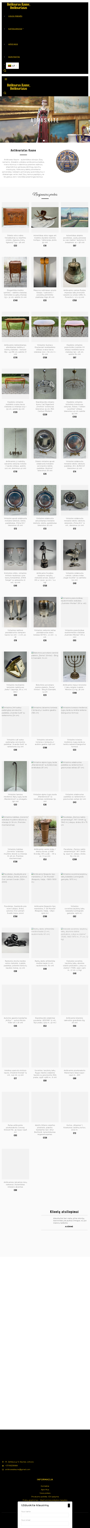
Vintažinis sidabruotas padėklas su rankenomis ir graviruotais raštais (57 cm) (74, 797)
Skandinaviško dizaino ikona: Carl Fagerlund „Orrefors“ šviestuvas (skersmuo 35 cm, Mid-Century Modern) (45, 406)
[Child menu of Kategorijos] (9, 37)
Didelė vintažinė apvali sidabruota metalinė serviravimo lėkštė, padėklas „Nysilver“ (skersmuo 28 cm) (45, 465)
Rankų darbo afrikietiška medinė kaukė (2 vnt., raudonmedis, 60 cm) (45, 963)
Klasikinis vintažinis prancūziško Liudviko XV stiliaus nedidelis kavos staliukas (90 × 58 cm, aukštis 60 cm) (74, 349)
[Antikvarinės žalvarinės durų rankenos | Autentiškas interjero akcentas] (15, 1164)
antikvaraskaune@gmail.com (17, 1469)
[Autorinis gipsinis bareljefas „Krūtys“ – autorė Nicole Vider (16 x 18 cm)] (15, 1000)
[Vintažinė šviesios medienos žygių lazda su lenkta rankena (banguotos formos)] (74, 721)
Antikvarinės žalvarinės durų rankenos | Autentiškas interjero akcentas (15, 1184)
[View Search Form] (5, 71)
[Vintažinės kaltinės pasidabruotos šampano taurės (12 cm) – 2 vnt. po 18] (15, 612)
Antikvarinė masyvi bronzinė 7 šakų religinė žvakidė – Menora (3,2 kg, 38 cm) (74, 687)
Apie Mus (13, 44)
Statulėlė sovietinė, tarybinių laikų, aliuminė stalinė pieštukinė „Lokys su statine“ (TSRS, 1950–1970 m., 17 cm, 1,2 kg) (74, 965)
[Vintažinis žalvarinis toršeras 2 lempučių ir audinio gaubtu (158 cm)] (45, 721)
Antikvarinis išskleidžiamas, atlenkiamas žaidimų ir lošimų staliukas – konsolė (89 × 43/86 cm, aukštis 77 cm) (15, 349)
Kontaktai (14, 57)
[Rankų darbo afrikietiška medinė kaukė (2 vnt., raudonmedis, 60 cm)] (45, 943)
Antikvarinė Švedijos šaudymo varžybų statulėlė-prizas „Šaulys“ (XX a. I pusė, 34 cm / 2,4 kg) (44, 577)
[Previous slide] (41, 1234)
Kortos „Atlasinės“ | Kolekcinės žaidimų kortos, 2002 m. (75, 1127)
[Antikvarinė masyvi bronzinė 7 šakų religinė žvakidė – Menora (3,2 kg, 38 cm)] (74, 667)
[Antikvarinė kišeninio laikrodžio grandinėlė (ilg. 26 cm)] (74, 1000)
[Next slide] (87, 1234)
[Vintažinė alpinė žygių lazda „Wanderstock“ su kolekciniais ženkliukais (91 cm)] (45, 776)
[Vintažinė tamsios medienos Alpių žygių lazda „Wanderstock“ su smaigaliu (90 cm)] (15, 776)
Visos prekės (15, 16)
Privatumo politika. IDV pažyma (45, 1497)
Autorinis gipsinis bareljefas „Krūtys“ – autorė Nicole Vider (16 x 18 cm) (15, 1020)
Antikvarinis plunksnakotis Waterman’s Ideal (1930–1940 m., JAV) (74, 1073)
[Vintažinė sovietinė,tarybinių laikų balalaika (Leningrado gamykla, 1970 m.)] (74, 888)
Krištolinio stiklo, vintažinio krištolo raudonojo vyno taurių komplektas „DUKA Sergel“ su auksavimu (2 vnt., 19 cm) (15, 577)
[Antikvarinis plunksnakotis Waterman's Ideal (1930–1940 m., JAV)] (74, 1052)
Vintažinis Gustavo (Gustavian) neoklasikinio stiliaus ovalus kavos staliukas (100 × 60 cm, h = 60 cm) (45, 349)
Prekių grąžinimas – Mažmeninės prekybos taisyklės (45, 1500)
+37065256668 (11, 1466)
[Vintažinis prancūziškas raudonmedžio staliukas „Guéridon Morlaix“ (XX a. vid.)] (74, 612)
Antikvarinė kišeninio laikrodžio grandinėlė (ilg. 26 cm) (74, 1020)
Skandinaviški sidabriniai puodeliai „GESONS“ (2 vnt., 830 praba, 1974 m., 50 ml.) (45, 1020)
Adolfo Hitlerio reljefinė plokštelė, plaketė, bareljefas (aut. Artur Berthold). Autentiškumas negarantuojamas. (45, 1129)
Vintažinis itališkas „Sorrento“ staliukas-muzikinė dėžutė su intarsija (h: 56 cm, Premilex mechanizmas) (15, 853)
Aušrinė (69, 1227)
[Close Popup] (69, 1505)
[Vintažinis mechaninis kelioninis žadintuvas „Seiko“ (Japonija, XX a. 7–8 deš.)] (15, 667)
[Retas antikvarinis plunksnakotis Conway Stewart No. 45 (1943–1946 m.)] (15, 1107)
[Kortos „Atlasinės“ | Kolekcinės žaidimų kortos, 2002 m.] (74, 1107)
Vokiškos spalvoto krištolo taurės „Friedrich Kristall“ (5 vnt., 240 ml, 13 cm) (15, 1073)
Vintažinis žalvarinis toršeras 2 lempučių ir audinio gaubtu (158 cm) (45, 742)
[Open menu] (6, 79)
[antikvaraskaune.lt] (45, 6)
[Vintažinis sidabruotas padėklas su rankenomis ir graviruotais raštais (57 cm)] (74, 776)
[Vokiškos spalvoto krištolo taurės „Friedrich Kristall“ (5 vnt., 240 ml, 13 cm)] (15, 1052)
